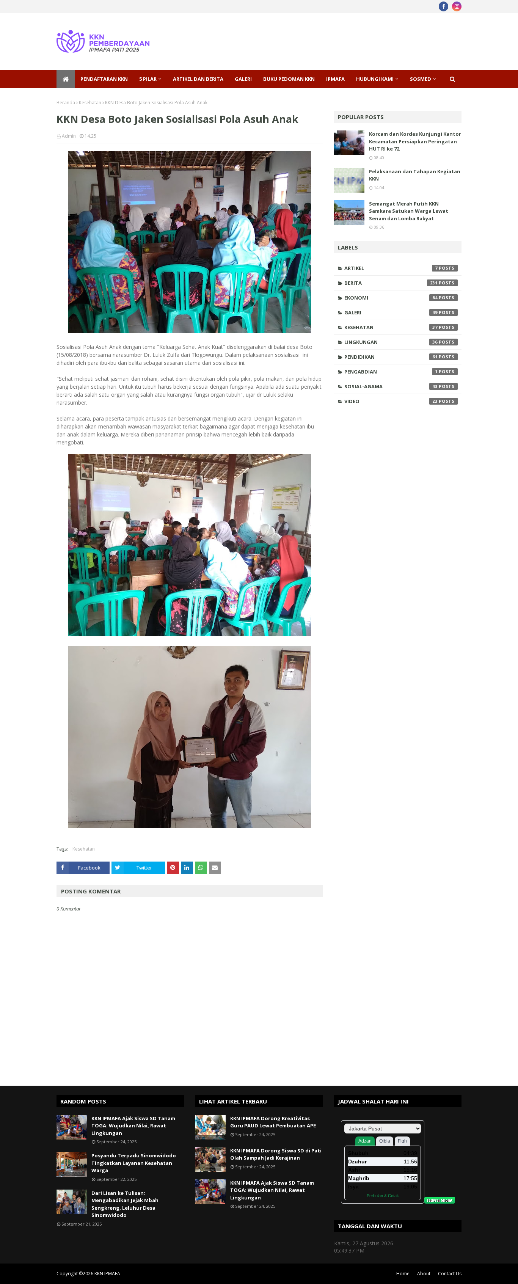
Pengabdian (391, 371)
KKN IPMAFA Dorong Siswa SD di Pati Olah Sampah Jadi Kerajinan (276, 1154)
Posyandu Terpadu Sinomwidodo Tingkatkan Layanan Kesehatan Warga (133, 1163)
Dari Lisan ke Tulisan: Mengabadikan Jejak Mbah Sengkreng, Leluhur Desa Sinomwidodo (125, 1204)
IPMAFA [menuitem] (335, 78)
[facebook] (443, 6)
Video (391, 401)
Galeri (391, 312)
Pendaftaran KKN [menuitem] (104, 78)
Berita (391, 282)
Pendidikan (391, 356)
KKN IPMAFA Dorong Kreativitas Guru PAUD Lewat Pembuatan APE (273, 1122)
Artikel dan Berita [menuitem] (198, 78)
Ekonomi (391, 297)
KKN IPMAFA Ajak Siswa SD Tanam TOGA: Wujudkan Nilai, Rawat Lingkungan (133, 1125)
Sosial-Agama (391, 386)
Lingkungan (391, 342)
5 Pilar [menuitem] (148, 78)
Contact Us (449, 1273)
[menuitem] (66, 79)
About (423, 1273)
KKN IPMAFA (107, 1273)
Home (403, 1273)
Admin (69, 136)
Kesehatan (90, 102)
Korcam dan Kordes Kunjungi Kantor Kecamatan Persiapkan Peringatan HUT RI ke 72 (415, 141)
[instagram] (456, 6)
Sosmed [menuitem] (420, 78)
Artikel (391, 268)
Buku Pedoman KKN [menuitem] (289, 78)
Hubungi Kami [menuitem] (375, 78)
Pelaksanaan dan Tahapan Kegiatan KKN (414, 175)
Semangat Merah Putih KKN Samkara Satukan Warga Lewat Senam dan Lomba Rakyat (408, 211)
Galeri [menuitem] (243, 78)
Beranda (66, 102)
